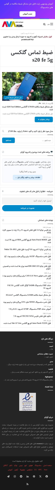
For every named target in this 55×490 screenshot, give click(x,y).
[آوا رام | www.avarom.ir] (12, 24)
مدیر (51, 361)
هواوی (31, 465)
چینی (21, 465)
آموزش (10, 469)
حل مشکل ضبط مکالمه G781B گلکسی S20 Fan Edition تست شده (27, 108)
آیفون (16, 469)
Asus (45, 469)
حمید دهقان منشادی (45, 354)
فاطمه (50, 369)
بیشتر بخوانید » (44, 119)
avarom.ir (40, 443)
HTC (40, 469)
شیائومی (29, 469)
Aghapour (49, 377)
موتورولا (22, 469)
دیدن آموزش (27, 13)
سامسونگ (38, 465)
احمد (51, 346)
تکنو (10, 465)
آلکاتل (5, 465)
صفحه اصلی (47, 465)
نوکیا (15, 465)
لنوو (25, 465)
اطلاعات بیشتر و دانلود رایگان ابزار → (27, 177)
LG (35, 469)
